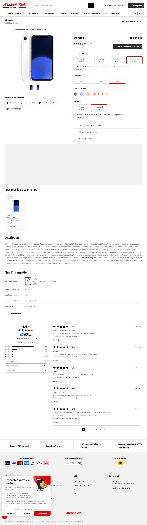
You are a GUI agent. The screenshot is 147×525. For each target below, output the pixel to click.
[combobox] (60, 5)
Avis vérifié (139, 326)
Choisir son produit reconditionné (51, 485)
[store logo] (15, 5)
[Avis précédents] (79, 429)
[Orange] (88, 94)
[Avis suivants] (116, 429)
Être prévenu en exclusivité (129, 46)
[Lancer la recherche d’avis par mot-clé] (45, 370)
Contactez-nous (79, 481)
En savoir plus (79, 69)
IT (142, 13)
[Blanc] (100, 94)
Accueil (6, 29)
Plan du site (78, 494)
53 (111, 430)
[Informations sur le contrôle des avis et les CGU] (36, 338)
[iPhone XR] (15, 205)
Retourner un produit (81, 485)
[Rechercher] (91, 5)
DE (136, 13)
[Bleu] (82, 94)
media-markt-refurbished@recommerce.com (123, 482)
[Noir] (76, 94)
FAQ (75, 490)
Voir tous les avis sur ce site (25, 342)
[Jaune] (107, 94)
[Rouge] (94, 94)
